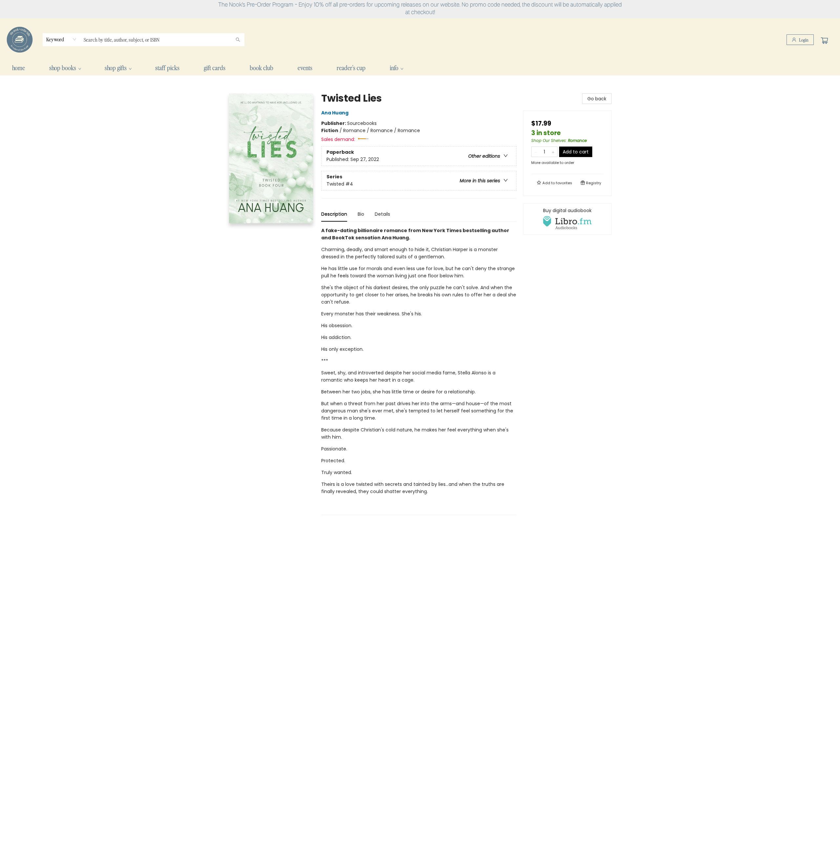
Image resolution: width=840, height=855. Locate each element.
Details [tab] (382, 214)
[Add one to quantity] (553, 151)
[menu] (420, 67)
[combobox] (61, 39)
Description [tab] (334, 214)
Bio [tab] (361, 214)
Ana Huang (334, 112)
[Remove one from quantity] (536, 151)
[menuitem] (18, 67)
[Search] (237, 39)
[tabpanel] (418, 371)
